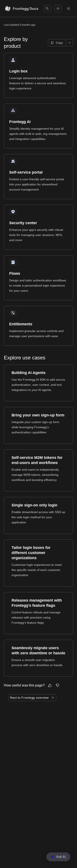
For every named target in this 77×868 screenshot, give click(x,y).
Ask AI (61, 857)
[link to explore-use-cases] (2, 357)
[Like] (49, 685)
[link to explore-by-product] (2, 42)
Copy (59, 42)
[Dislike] (57, 685)
